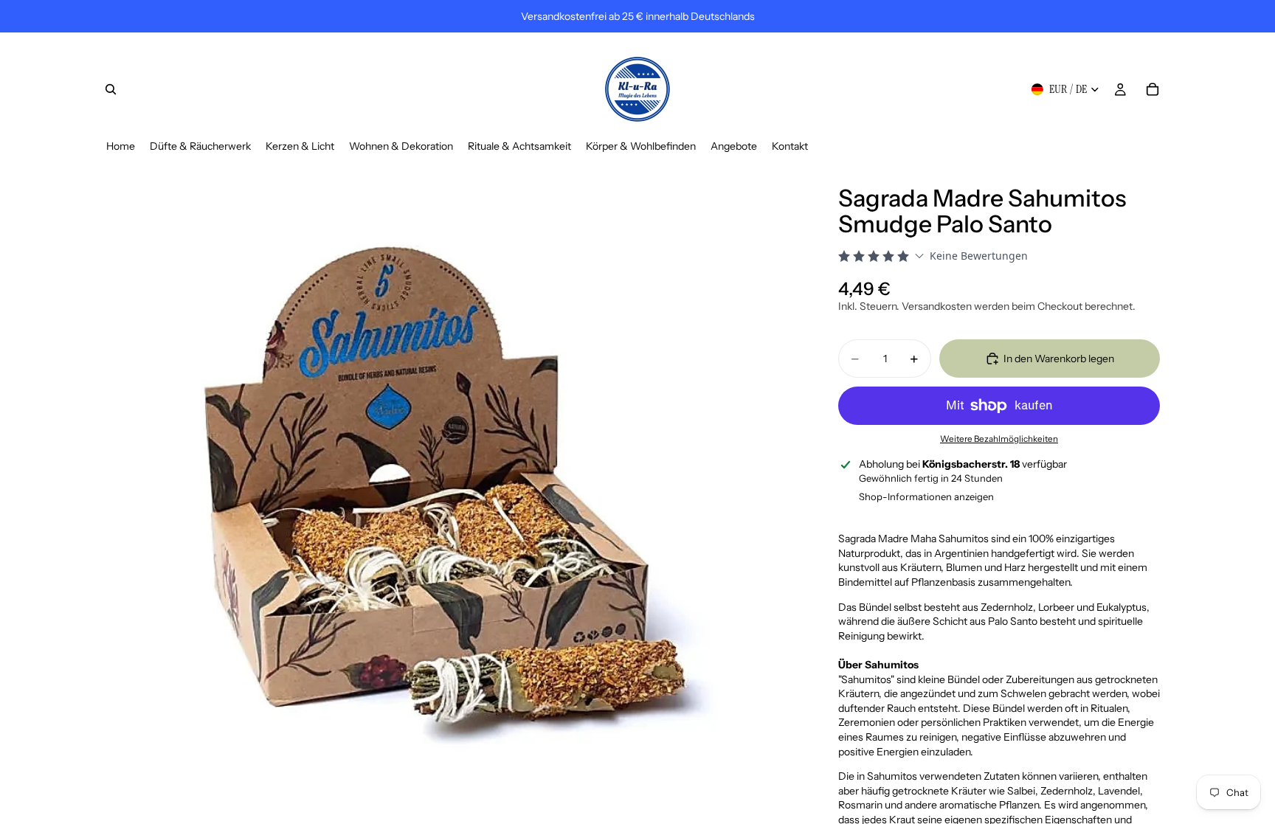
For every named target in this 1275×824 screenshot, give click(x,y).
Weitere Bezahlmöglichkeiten (999, 439)
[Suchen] (110, 89)
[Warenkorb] (1152, 89)
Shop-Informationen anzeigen (926, 496)
